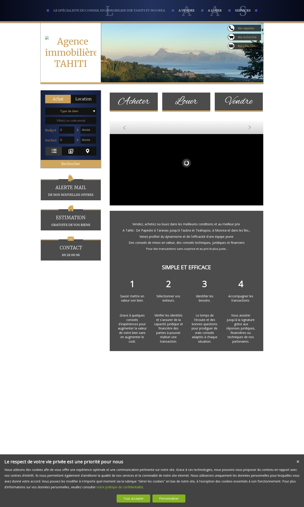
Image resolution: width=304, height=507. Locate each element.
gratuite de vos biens (70, 221)
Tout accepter (133, 498)
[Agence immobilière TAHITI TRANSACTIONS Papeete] (70, 86)
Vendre (238, 101)
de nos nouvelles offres (70, 191)
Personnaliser (169, 498)
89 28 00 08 (71, 251)
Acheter (134, 101)
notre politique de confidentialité (120, 487)
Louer (186, 101)
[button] (58, 99)
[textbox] (70, 120)
